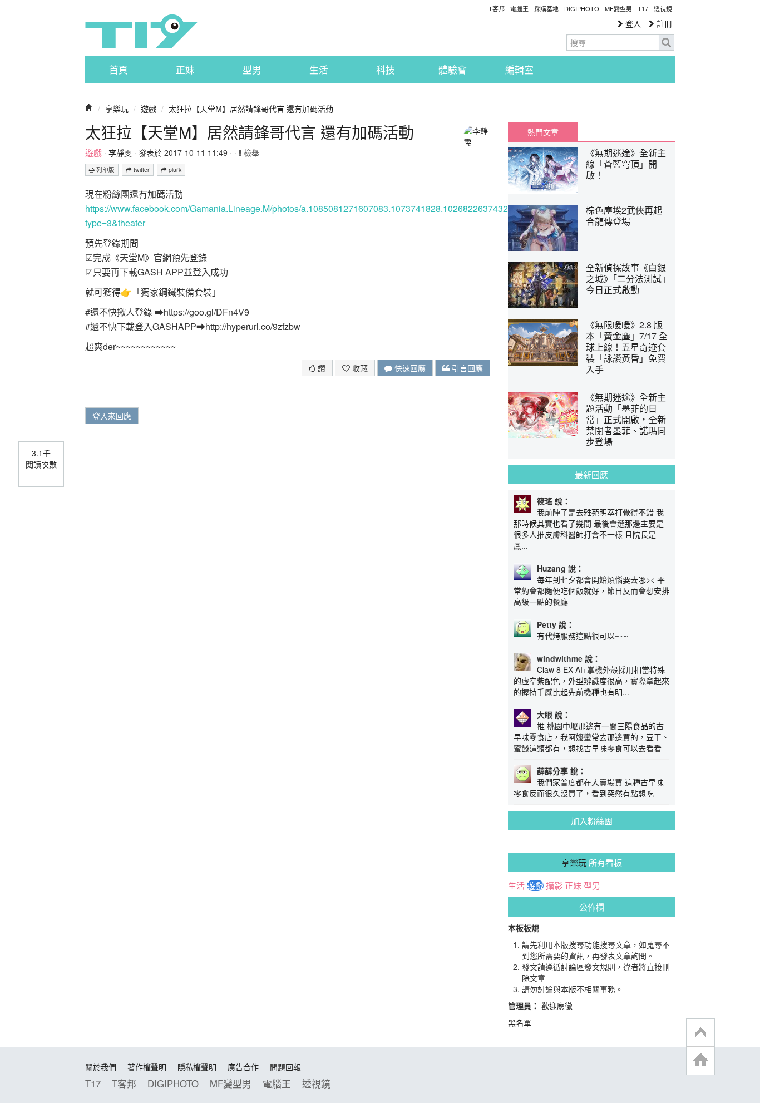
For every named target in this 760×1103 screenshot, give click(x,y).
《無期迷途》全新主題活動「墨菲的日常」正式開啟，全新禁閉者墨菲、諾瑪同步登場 (626, 419)
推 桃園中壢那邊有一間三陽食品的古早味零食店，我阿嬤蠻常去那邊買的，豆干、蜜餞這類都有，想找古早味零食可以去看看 (591, 737)
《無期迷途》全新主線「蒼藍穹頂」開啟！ (626, 163)
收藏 (359, 367)
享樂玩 (117, 108)
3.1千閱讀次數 (41, 458)
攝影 (554, 885)
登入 (632, 23)
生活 (318, 69)
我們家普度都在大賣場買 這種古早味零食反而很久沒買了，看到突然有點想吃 (589, 787)
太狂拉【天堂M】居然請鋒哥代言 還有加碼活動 (251, 108)
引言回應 (466, 367)
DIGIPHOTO (581, 8)
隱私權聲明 (196, 1066)
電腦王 (519, 8)
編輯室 (519, 69)
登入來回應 (111, 415)
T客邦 (496, 8)
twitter (141, 169)
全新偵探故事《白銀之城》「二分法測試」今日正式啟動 (626, 278)
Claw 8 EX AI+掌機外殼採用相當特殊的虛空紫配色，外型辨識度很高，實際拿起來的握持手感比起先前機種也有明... (591, 680)
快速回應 (409, 367)
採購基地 (546, 8)
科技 (385, 69)
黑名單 (519, 1022)
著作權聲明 (146, 1066)
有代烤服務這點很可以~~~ (582, 635)
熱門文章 (543, 131)
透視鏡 (663, 8)
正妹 (185, 69)
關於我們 (100, 1066)
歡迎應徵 (557, 1005)
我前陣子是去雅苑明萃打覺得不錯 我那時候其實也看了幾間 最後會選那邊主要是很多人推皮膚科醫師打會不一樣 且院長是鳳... (589, 528)
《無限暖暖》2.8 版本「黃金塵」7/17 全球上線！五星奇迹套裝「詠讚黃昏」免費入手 (627, 347)
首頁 (118, 69)
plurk (174, 169)
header (700, 1033)
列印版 (105, 169)
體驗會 (452, 69)
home (700, 1060)
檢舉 (250, 152)
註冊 (663, 23)
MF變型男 (618, 8)
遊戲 (148, 108)
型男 (252, 69)
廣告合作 (243, 1066)
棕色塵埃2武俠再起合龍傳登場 (624, 216)
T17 (141, 31)
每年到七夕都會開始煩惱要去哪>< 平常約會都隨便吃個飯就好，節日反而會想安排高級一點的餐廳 (591, 590)
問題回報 (285, 1066)
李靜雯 (120, 152)
